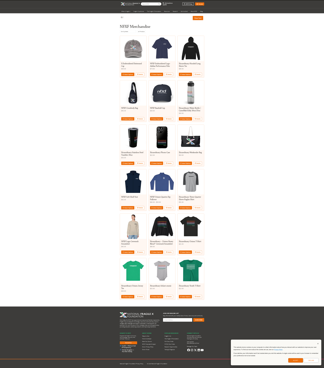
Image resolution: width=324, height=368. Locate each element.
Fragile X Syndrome (138, 11)
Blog (201, 11)
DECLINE (311, 360)
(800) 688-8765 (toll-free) (193, 343)
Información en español (168, 4)
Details (140, 74)
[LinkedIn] (198, 350)
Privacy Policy (278, 349)
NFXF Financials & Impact (149, 344)
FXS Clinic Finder (169, 341)
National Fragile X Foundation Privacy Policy (131, 364)
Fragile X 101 (168, 336)
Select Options (128, 74)
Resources (167, 11)
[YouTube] (202, 350)
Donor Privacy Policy (147, 347)
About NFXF (194, 11)
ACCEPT (295, 360)
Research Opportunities (171, 347)
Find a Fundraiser (146, 339)
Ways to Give (145, 336)
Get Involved (184, 11)
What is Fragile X (125, 11)
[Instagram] (192, 350)
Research (175, 11)
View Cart (197, 18)
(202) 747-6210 (190, 341)
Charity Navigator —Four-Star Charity (128, 350)
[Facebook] (188, 350)
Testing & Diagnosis (170, 349)
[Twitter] (195, 350)
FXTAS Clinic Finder (170, 344)
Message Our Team (192, 346)
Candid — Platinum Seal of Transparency (129, 346)
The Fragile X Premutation (154, 11)
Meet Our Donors (147, 341)
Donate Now (128, 343)
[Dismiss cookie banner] (318, 343)
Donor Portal (145, 349)
